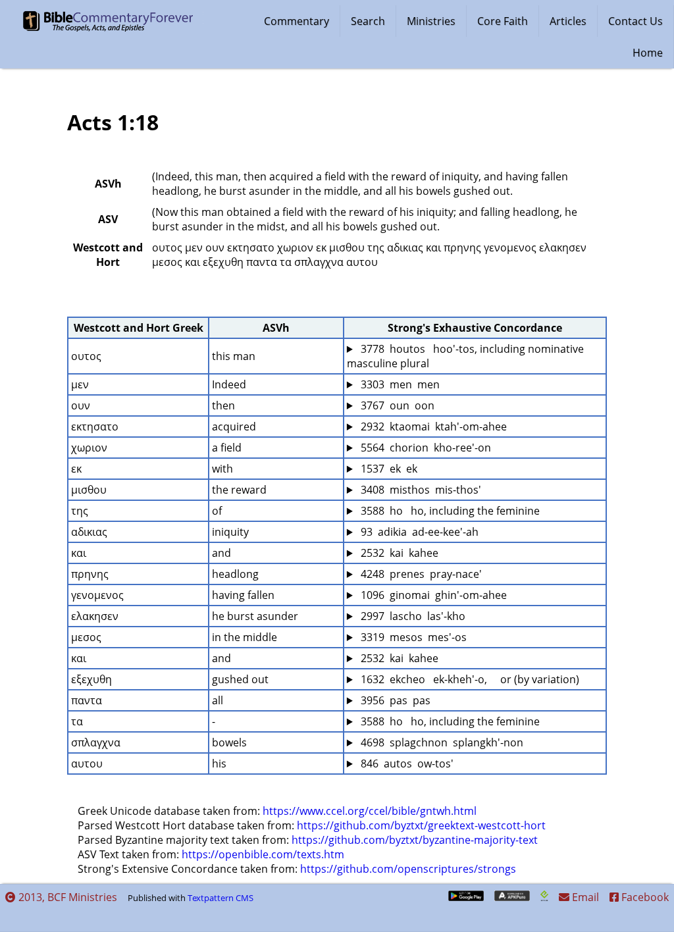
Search (368, 21)
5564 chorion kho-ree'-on (424, 447)
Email (584, 897)
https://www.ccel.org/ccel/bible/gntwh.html (370, 811)
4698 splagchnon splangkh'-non (440, 742)
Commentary (296, 21)
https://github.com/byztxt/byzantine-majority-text (415, 840)
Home (648, 52)
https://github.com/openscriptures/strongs (408, 869)
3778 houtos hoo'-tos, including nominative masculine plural (466, 356)
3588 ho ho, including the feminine (449, 511)
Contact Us (635, 21)
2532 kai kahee (398, 553)
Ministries (431, 21)
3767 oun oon (396, 405)
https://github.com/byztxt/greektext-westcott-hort (421, 825)
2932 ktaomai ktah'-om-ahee (432, 426)
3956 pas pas (394, 700)
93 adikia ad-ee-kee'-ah (418, 532)
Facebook (644, 897)
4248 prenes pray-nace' (420, 574)
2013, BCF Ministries (66, 897)
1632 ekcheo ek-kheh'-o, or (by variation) (468, 679)
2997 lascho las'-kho (411, 616)
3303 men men (399, 384)
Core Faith (502, 21)
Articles (568, 21)
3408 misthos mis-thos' (419, 489)
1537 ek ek (387, 468)
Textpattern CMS (220, 898)
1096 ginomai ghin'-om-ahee (432, 595)
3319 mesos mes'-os (412, 637)
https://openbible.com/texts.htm (263, 854)
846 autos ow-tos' (406, 763)
